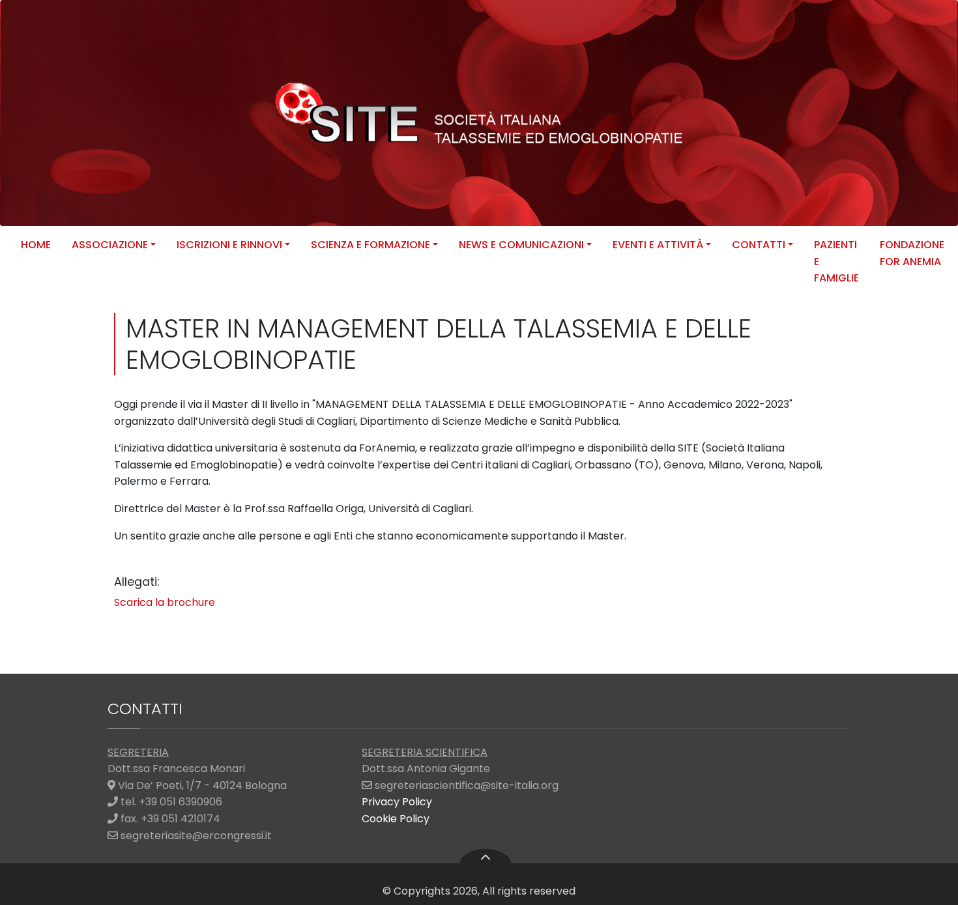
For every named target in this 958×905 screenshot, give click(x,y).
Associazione (110, 244)
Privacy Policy (397, 801)
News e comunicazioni (521, 244)
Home (36, 244)
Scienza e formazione (370, 244)
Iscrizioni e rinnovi (229, 244)
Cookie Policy (395, 818)
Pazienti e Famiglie (836, 261)
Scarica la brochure (164, 602)
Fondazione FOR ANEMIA (912, 253)
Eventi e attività (658, 244)
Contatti (758, 244)
